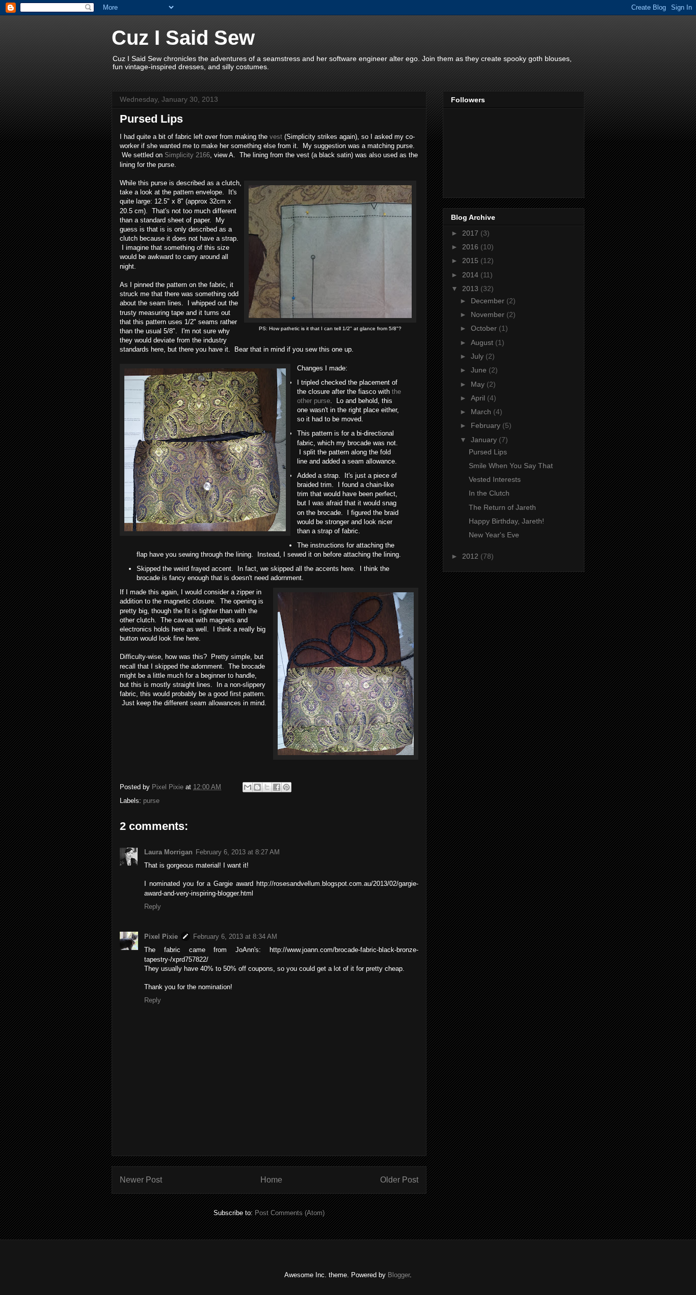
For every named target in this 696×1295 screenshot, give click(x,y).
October (485, 328)
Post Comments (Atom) (290, 1213)
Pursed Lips (488, 452)
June (480, 370)
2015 (471, 260)
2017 (471, 233)
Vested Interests (495, 479)
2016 (471, 247)
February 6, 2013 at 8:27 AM (238, 852)
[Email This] (248, 787)
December (488, 301)
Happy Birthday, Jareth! (506, 521)
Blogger (399, 1275)
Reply (152, 906)
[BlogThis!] (257, 787)
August (483, 342)
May (479, 384)
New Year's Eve (494, 535)
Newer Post (141, 1179)
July (478, 356)
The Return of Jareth (502, 507)
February (486, 425)
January (485, 440)
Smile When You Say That (511, 466)
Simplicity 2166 (187, 155)
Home (271, 1179)
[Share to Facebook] (277, 787)
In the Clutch (489, 493)
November (488, 314)
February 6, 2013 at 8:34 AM (235, 936)
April (479, 398)
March (482, 412)
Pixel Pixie (161, 936)
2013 (471, 288)
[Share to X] (267, 787)
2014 (471, 275)
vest (276, 136)
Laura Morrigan (168, 852)
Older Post (399, 1179)
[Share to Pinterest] (286, 787)
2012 (471, 556)
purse (151, 800)
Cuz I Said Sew (183, 37)
